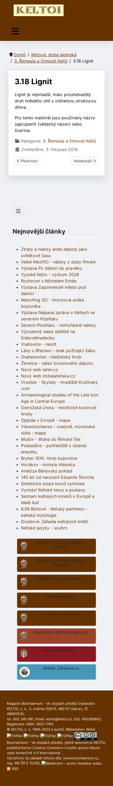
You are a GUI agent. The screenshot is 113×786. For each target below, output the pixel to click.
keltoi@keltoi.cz (59, 719)
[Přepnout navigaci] (15, 31)
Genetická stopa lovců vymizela (53, 483)
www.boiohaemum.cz (80, 758)
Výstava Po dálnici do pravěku (51, 268)
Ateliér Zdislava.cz (61, 668)
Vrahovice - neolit (38, 344)
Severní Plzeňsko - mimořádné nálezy (58, 325)
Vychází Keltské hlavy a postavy (53, 490)
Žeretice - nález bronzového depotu (57, 363)
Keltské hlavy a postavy (60, 578)
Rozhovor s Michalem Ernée (48, 280)
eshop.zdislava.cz (60, 650)
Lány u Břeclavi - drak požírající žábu (58, 350)
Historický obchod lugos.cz (60, 632)
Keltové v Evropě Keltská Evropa (60, 562)
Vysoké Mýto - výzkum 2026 (50, 274)
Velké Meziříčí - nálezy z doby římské (58, 261)
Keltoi (90, 729)
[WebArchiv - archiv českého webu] (72, 763)
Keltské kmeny (60, 596)
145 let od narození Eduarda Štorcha (57, 477)
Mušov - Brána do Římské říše (50, 439)
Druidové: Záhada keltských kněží (54, 521)
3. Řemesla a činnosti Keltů (69, 141)
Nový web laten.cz (39, 369)
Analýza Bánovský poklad (46, 471)
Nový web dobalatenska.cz (48, 375)
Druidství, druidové (61, 614)
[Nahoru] (104, 776)
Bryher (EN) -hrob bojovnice (49, 458)
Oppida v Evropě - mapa (45, 420)
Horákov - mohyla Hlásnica (48, 464)
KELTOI (99, 742)
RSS (14, 768)
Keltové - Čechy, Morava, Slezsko (61, 544)
